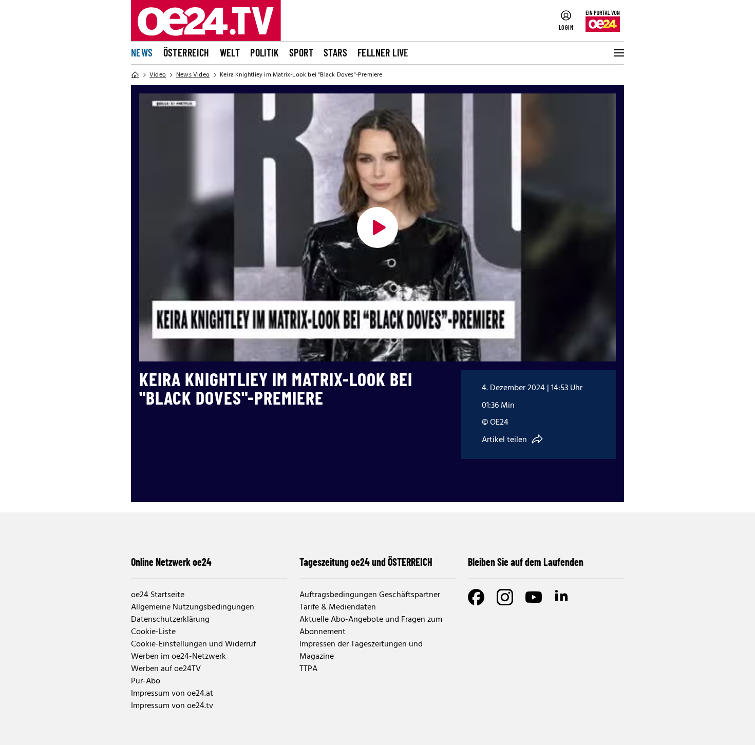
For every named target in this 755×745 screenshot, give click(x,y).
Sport (301, 52)
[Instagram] (505, 597)
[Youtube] (533, 597)
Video (157, 75)
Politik (264, 52)
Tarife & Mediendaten (337, 607)
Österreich (186, 52)
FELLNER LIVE (383, 52)
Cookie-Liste (153, 632)
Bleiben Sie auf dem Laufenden (525, 562)
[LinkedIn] (562, 597)
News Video (193, 75)
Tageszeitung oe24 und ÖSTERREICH (365, 562)
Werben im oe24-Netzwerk (178, 656)
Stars (335, 52)
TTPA (308, 669)
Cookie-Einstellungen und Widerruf (193, 644)
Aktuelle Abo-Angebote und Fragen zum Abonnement (370, 626)
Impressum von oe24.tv (172, 706)
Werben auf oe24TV (166, 669)
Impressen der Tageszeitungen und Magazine (361, 650)
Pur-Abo (145, 681)
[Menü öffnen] (618, 53)
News (142, 52)
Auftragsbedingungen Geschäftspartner (369, 595)
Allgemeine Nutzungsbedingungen (192, 607)
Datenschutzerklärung (170, 619)
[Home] (135, 75)
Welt (230, 52)
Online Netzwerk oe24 (171, 562)
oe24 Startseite (157, 595)
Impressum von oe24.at (172, 693)
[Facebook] (476, 597)
